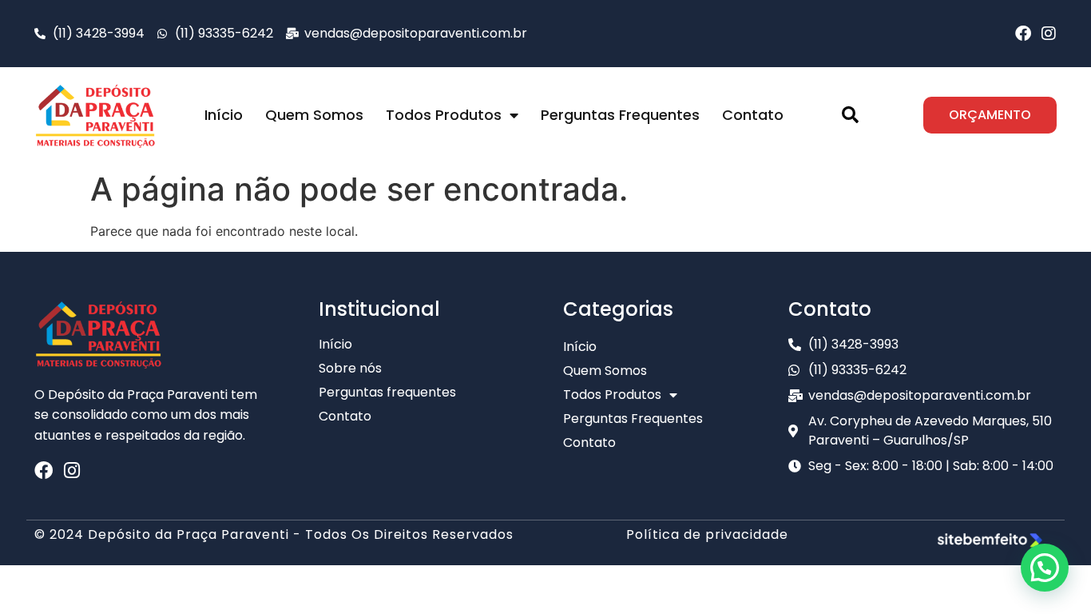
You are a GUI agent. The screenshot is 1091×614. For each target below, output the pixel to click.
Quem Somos (314, 115)
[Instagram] (1049, 34)
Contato (753, 115)
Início (223, 115)
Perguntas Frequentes (620, 115)
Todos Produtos (444, 115)
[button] (850, 115)
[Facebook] (1023, 34)
